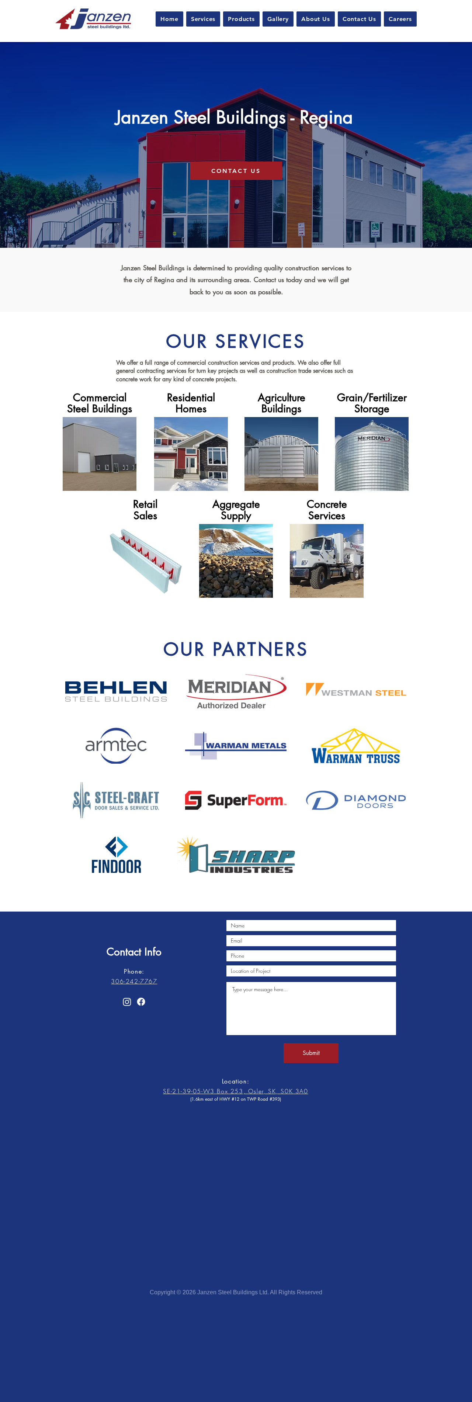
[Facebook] (141, 1001)
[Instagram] (127, 1001)
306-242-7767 (134, 981)
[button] (203, 19)
